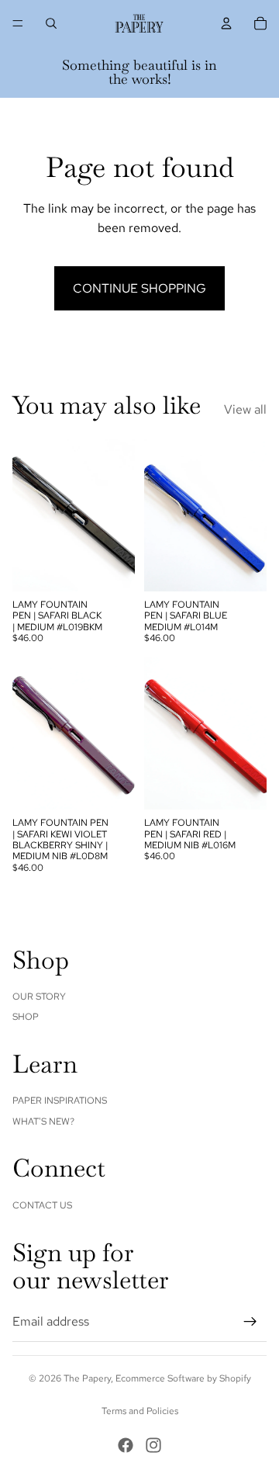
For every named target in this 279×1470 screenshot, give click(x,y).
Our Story (39, 996)
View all (245, 409)
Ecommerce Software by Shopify (183, 1378)
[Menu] (18, 23)
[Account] (226, 23)
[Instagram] (153, 1445)
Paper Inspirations (59, 1100)
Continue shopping (139, 288)
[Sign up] (250, 1321)
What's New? (43, 1121)
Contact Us (42, 1205)
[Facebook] (125, 1445)
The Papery (87, 1378)
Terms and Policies (140, 1411)
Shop (25, 1017)
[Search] (51, 23)
